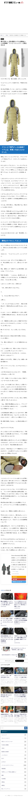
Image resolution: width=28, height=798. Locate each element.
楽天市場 (15, 579)
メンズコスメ (14, 755)
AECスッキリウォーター (14, 741)
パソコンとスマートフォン (14, 765)
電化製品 (14, 768)
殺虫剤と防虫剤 (14, 751)
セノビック (14, 734)
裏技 (14, 775)
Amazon (15, 576)
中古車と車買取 (14, 745)
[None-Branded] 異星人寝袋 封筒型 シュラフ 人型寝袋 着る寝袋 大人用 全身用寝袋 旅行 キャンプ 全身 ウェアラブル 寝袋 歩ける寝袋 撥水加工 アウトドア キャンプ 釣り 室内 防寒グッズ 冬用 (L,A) (18, 562)
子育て (14, 748)
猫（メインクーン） (14, 788)
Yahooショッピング (17, 581)
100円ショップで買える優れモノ (14, 772)
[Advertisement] (14, 19)
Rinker (17, 571)
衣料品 (2, 38)
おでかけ (14, 761)
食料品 (14, 785)
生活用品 (14, 778)
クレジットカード (14, 738)
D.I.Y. (14, 758)
